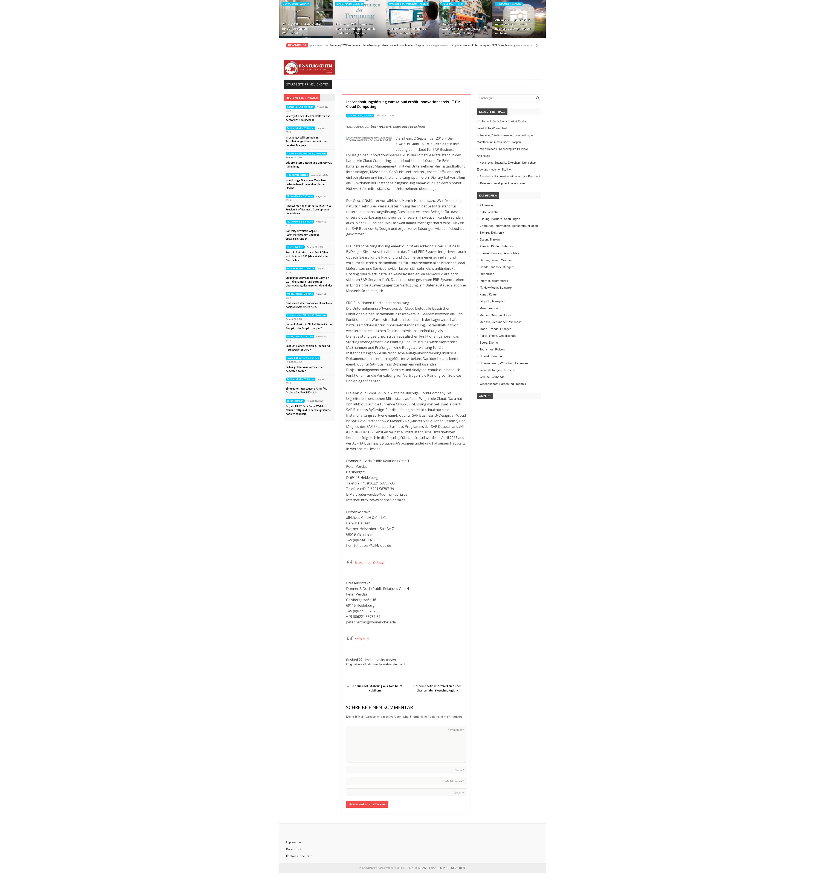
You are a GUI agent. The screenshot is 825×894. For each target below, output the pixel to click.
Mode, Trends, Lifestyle (300, 293)
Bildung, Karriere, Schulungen (500, 219)
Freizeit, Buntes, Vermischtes (303, 357)
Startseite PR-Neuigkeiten (307, 84)
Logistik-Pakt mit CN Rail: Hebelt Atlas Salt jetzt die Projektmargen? (309, 326)
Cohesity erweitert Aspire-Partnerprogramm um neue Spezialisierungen (302, 235)
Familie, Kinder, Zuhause (349, 3)
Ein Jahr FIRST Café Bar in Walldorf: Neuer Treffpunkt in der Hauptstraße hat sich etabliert (308, 410)
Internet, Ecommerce (494, 280)
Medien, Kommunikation (496, 315)
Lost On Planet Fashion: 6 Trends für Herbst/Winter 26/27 (308, 348)
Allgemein (486, 205)
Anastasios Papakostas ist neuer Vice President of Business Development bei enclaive (513, 26)
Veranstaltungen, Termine (497, 370)
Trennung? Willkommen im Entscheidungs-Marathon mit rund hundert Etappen (355, 28)
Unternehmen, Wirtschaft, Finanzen (408, 3)
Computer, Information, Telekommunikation (509, 225)
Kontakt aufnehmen (299, 856)
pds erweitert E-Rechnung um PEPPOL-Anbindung (409, 31)
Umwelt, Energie (491, 356)
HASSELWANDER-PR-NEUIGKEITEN (442, 868)
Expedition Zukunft (369, 562)
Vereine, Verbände (492, 377)
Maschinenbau (490, 308)
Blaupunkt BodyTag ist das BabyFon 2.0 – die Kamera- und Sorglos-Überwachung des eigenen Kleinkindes (309, 281)
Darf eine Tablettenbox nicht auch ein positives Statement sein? (309, 305)
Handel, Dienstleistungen (496, 267)
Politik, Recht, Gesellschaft (498, 335)
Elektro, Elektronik (492, 232)
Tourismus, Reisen (453, 3)
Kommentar (456, 729)
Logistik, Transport (492, 301)
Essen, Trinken (295, 246)
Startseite (362, 638)
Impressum (293, 842)
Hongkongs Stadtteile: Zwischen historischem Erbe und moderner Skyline (461, 28)
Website (459, 792)
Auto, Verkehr (489, 212)
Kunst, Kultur (488, 294)
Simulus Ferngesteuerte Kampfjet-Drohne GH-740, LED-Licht (307, 390)
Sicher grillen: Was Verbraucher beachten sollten (305, 369)
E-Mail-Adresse (453, 781)
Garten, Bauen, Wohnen (296, 3)
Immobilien (487, 274)
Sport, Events (489, 342)
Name (459, 770)
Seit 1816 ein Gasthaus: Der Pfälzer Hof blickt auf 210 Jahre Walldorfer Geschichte (307, 256)
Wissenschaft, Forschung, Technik (503, 383)
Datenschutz (294, 849)
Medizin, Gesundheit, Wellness (500, 322)
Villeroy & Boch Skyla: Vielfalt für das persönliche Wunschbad (302, 28)
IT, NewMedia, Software (508, 3)
